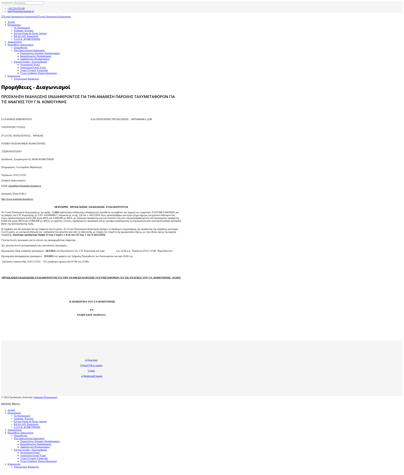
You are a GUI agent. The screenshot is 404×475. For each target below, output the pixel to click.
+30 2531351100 (16, 8)
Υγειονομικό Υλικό (30, 64)
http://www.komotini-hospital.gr (17, 199)
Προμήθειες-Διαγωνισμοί (20, 44)
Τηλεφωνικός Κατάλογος (26, 78)
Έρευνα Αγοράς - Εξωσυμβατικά (30, 61)
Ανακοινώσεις (15, 42)
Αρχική (11, 22)
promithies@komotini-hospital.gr (24, 185)
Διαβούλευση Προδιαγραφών (35, 59)
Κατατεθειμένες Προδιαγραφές (35, 56)
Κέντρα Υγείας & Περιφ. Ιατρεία (30, 33)
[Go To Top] (1, 472)
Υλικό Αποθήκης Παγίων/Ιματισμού (38, 73)
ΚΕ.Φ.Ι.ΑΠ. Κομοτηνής (26, 36)
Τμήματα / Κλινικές (24, 30)
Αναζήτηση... (7, 2)
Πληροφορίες (14, 25)
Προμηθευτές (21, 47)
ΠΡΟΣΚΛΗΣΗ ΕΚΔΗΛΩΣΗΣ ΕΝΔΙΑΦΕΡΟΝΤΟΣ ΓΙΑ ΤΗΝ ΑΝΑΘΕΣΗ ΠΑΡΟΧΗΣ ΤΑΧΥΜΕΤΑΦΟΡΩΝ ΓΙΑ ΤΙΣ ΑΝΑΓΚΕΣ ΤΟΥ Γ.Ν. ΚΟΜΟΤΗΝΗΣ (86, 277)
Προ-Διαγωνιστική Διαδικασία (29, 50)
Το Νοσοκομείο (22, 27)
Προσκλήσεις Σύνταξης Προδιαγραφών (40, 53)
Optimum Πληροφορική (45, 397)
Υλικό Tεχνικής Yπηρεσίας (34, 70)
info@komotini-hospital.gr (21, 11)
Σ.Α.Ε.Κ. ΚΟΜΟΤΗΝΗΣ (27, 39)
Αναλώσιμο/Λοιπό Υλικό (33, 67)
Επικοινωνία (14, 76)
